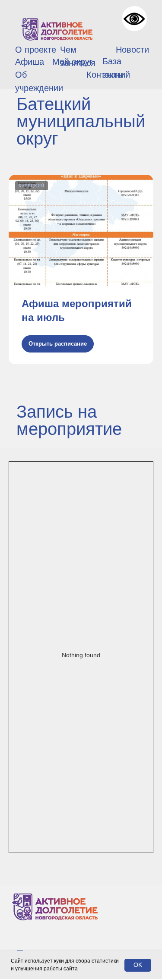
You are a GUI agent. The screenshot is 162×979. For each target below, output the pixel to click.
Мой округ (72, 61)
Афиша (29, 61)
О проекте (35, 49)
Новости (132, 49)
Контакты (105, 74)
